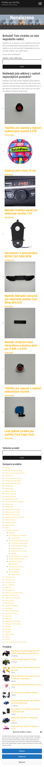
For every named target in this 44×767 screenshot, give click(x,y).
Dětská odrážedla (10, 491)
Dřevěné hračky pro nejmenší (14, 517)
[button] (41, 732)
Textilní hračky (9, 634)
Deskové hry (9, 476)
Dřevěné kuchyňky (11, 522)
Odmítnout (22, 757)
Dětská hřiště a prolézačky (17, 535)
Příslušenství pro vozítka (19, 551)
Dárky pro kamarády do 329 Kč (15, 473)
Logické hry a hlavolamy (12, 598)
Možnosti (22, 762)
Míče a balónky (15, 569)
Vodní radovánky (14, 572)
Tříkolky (7, 637)
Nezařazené (8, 608)
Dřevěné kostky (10, 520)
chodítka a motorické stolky (14, 470)
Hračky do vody (16, 574)
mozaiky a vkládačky (11, 606)
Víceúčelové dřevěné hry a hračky (16, 642)
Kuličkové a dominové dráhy (14, 593)
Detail (12, 135)
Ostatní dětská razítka (12, 611)
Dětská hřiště (9, 486)
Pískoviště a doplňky (15, 561)
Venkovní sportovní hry (16, 567)
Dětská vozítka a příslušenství (18, 541)
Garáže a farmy (10, 525)
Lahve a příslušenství (12, 595)
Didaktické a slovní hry (12, 515)
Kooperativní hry (10, 590)
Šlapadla (13, 554)
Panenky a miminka (11, 614)
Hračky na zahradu (13, 530)
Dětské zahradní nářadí (12, 509)
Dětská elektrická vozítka (13, 481)
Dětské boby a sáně (11, 499)
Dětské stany (9, 504)
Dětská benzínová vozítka (13, 478)
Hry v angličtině (10, 585)
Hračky (7, 528)
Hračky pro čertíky (10, 2)
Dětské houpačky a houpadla (14, 502)
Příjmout (22, 751)
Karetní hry (8, 587)
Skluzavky (8, 627)
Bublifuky (7, 468)
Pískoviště (14, 564)
